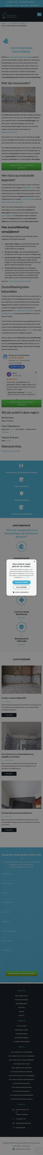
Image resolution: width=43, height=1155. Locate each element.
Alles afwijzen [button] (21, 587)
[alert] (21, 577)
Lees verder (25, 577)
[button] (21, 592)
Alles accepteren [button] (21, 582)
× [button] (34, 561)
